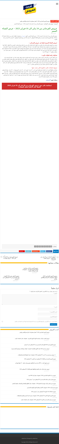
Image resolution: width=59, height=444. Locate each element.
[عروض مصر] (29, 9)
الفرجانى (46, 23)
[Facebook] (32, 440)
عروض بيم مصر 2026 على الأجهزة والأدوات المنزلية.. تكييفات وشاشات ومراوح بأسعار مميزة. (30, 348)
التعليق (55, 293)
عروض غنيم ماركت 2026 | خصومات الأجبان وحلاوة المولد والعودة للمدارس (42, 387)
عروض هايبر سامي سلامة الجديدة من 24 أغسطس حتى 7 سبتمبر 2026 (41, 379)
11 (35, 246)
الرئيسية (56, 23)
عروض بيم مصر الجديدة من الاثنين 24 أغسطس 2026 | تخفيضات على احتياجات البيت (38, 399)
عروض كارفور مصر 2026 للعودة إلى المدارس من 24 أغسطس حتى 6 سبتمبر (11, 277)
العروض (48, 80)
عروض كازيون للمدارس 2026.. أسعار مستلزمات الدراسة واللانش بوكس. (35, 21)
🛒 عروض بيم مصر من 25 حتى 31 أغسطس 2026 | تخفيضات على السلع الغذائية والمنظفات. (37, 354)
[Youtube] (29, 440)
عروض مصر (50, 23)
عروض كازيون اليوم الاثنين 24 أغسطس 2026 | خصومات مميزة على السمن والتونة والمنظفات (36, 395)
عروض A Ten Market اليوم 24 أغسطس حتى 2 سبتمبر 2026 (43, 391)
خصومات (23, 36)
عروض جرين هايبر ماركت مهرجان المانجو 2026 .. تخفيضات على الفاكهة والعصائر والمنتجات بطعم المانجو (34, 383)
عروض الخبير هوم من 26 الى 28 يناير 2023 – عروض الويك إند (10, 257)
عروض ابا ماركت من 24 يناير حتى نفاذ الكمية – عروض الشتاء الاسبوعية (48, 257)
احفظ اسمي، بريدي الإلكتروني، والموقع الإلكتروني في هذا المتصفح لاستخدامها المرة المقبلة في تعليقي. (35, 321)
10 (37, 246)
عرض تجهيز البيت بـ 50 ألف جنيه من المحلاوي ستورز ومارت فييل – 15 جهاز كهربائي (32, 363)
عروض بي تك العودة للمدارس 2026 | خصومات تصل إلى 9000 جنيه (42, 375)
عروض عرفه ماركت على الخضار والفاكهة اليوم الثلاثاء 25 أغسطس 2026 (34, 369)
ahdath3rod (24, 438)
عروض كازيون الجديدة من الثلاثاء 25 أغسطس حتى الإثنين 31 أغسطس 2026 (40, 359)
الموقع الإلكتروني (53, 316)
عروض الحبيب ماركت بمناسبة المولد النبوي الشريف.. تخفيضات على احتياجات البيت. (30, 269)
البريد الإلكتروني (53, 311)
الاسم (55, 307)
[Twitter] (30, 440)
